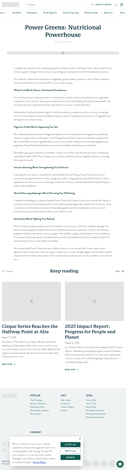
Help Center (66, 400)
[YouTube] (4, 450)
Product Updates (67, 407)
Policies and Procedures (95, 417)
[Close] (80, 438)
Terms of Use (91, 403)
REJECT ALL (70, 451)
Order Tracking (36, 400)
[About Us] (113, 13)
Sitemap (64, 410)
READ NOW (7, 364)
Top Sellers (16, 12)
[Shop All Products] (5, 13)
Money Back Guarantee (39, 410)
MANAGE (70, 457)
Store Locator (35, 413)
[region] (46, 451)
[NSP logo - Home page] (10, 4)
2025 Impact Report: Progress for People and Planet (90, 332)
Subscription (32, 12)
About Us (108, 12)
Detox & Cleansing (71, 12)
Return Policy (91, 407)
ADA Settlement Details (95, 413)
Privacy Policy (91, 400)
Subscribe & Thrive (37, 407)
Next (118, 271)
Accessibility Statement (95, 410)
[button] (120, 464)
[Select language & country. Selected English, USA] (115, 4)
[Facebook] (4, 444)
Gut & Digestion (50, 12)
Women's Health (91, 12)
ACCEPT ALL (70, 444)
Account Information (38, 403)
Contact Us (65, 403)
